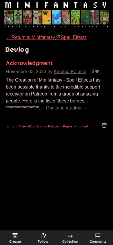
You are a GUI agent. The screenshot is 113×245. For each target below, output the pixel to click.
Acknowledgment (29, 63)
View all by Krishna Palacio (39, 126)
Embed (82, 126)
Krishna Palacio (70, 71)
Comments (98, 241)
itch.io (10, 126)
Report (68, 126)
